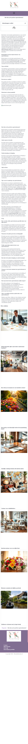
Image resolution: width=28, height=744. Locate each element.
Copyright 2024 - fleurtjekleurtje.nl (14, 654)
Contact (5, 645)
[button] (14, 13)
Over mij (6, 648)
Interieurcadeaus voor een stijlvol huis (10, 548)
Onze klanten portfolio (9, 649)
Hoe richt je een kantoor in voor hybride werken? (13, 387)
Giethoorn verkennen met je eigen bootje (11, 624)
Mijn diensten (7, 646)
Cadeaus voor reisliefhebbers (8, 508)
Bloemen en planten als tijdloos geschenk (11, 588)
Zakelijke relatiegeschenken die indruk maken (12, 468)
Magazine (4, 628)
